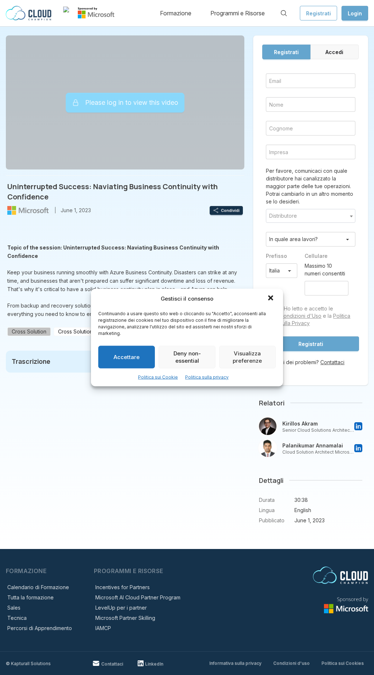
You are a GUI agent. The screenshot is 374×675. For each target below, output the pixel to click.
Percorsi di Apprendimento (39, 628)
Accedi (334, 52)
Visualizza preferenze (247, 357)
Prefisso (276, 256)
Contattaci (332, 362)
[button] (271, 298)
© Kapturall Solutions (28, 663)
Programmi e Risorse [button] (237, 13)
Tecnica (17, 618)
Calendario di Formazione (38, 587)
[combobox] (310, 216)
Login (355, 13)
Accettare (127, 357)
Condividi (230, 210)
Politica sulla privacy (207, 377)
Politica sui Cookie (158, 377)
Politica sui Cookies (342, 663)
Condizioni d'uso (291, 663)
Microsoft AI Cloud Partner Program (137, 597)
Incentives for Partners (122, 587)
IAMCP (103, 628)
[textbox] (310, 215)
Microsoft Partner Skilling (125, 618)
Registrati (318, 13)
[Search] (283, 13)
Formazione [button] (175, 13)
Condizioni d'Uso (300, 316)
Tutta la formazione (30, 597)
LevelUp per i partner (121, 608)
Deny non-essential (187, 357)
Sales (13, 608)
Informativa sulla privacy (235, 663)
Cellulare (316, 256)
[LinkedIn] (358, 426)
